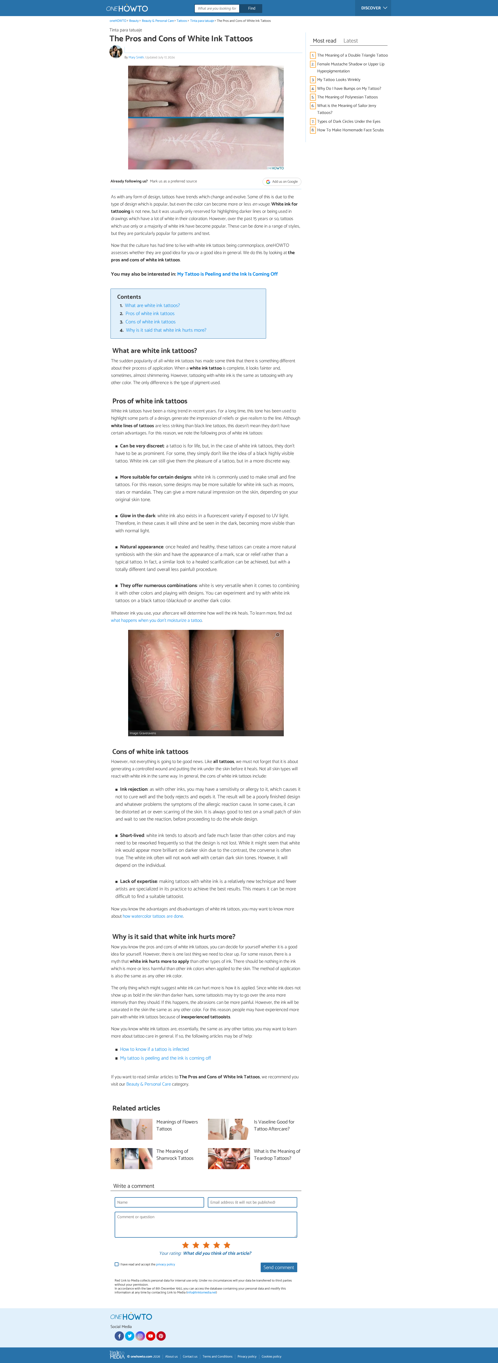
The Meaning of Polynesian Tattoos (347, 97)
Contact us (190, 1357)
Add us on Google (285, 182)
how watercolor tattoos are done (153, 916)
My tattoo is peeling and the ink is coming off (165, 1058)
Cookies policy (271, 1357)
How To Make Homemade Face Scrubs (350, 130)
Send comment (279, 1268)
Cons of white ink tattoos (151, 322)
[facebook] (119, 1336)
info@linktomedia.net (201, 1292)
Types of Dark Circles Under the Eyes (349, 121)
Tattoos (182, 21)
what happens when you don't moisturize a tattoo (156, 620)
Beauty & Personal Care (158, 21)
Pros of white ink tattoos (150, 314)
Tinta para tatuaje (202, 21)
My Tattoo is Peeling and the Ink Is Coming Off (227, 274)
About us (171, 1357)
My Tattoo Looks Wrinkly (338, 79)
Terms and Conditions (217, 1357)
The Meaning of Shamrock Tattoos (174, 1155)
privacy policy (165, 1264)
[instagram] (140, 1336)
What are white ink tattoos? (152, 306)
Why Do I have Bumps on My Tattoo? (349, 88)
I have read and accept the (147, 1264)
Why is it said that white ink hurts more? (166, 330)
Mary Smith (136, 57)
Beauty (134, 21)
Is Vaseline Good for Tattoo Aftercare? (274, 1126)
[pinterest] (161, 1336)
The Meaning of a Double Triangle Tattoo (352, 55)
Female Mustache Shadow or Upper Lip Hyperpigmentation (350, 68)
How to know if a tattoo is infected (154, 1049)
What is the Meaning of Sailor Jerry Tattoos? (346, 109)
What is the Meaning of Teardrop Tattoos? (277, 1155)
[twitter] (129, 1336)
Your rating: (170, 1254)
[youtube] (150, 1336)
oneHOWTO (118, 21)
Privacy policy (247, 1357)
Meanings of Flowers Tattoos (177, 1126)
